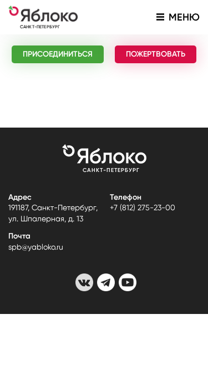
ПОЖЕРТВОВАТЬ (155, 54)
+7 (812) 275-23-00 (142, 207)
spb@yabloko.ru (35, 246)
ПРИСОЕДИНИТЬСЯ (58, 54)
